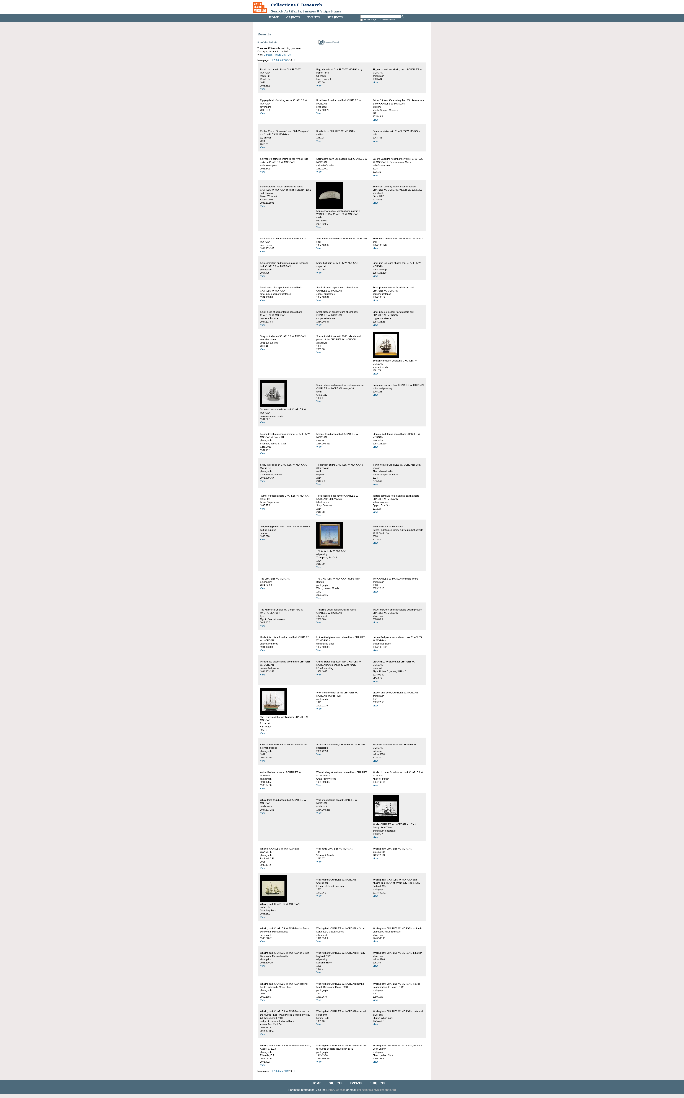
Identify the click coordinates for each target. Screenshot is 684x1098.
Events (313, 17)
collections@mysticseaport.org (376, 1089)
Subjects (335, 17)
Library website (336, 1089)
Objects (293, 17)
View (262, 89)
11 (293, 60)
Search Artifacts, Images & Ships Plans (306, 11)
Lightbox (268, 54)
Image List (280, 54)
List (289, 54)
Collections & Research (296, 5)
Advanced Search (387, 19)
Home (274, 17)
